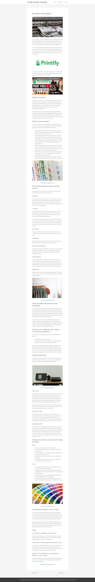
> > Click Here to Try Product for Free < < (47, 182)
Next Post (61, 572)
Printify (56, 124)
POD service (47, 323)
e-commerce (39, 108)
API (44, 459)
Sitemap (36, 579)
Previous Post (34, 572)
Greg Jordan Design (37, 2)
